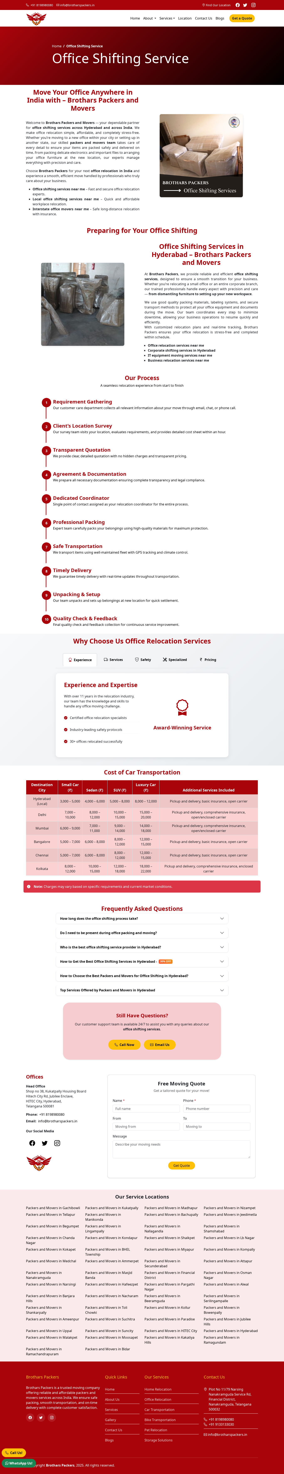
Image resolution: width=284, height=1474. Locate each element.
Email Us (162, 1044)
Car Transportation (159, 1409)
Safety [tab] (146, 659)
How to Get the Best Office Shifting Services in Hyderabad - (115, 961)
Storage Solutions (158, 1440)
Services (165, 18)
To (185, 1118)
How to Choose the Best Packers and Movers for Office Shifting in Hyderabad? (124, 976)
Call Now (127, 1044)
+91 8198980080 (41, 5)
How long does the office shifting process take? (99, 918)
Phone (189, 1100)
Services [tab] (116, 659)
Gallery (110, 1420)
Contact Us (203, 18)
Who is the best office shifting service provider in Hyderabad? (110, 947)
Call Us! (15, 1452)
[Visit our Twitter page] (245, 5)
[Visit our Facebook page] (238, 5)
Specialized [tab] (178, 659)
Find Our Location (218, 5)
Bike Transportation (160, 1420)
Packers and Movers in (53, 1208)
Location (185, 18)
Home (135, 18)
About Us (112, 1399)
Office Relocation (157, 1399)
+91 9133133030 (221, 1424)
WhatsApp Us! (20, 1463)
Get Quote (181, 1165)
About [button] (148, 18)
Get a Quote (242, 18)
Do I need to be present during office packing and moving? (108, 933)
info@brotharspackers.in (77, 5)
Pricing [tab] (210, 659)
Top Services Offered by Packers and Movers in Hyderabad (107, 990)
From (117, 1118)
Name (119, 1100)
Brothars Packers (60, 1465)
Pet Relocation (155, 1430)
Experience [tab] (83, 660)
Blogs (220, 18)
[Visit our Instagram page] (253, 5)
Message (120, 1136)
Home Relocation (158, 1389)
